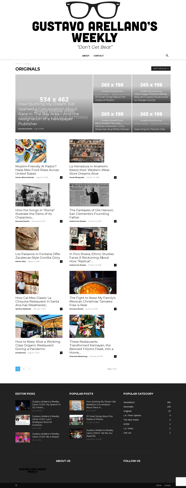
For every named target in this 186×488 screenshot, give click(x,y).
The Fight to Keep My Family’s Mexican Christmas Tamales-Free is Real (92, 301)
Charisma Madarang (78, 356)
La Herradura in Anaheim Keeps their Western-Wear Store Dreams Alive (89, 169)
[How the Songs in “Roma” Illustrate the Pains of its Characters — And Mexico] (38, 194)
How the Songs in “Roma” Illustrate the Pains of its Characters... (35, 213)
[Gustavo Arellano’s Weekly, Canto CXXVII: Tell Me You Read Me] (76, 434)
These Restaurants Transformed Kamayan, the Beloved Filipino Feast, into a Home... (91, 347)
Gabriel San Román (77, 221)
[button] (167, 56)
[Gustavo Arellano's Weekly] (93, 26)
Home (17, 63)
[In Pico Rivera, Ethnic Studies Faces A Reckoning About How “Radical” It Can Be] (93, 238)
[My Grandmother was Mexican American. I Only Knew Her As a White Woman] (112, 118)
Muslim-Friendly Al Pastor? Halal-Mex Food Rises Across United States (37, 169)
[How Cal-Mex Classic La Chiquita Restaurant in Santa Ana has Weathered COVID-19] (38, 282)
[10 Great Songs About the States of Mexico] (112, 88)
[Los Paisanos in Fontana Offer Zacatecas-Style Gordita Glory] (38, 238)
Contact (99, 55)
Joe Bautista (20, 353)
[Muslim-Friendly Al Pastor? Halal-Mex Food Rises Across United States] (38, 151)
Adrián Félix (20, 261)
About (86, 55)
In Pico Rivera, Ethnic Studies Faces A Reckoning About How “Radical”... (91, 257)
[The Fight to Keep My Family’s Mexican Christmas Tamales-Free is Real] (93, 282)
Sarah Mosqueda (76, 177)
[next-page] (29, 369)
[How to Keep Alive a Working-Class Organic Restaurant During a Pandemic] (38, 326)
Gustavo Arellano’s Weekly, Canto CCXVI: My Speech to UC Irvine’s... (46, 404)
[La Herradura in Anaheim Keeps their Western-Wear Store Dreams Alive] (93, 151)
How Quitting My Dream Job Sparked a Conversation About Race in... (101, 404)
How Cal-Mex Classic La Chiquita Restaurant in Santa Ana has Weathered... (37, 301)
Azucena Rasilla (25, 129)
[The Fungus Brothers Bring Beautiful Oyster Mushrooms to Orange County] (151, 88)
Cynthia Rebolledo (23, 309)
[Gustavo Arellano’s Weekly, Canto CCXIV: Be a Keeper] (22, 437)
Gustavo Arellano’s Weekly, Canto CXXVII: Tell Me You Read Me (99, 433)
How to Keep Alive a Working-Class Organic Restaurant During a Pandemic (38, 345)
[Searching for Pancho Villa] (151, 118)
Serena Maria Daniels (24, 177)
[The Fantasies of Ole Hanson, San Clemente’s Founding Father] (93, 194)
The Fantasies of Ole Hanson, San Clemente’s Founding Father (91, 213)
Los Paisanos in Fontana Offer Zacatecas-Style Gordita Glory (37, 255)
